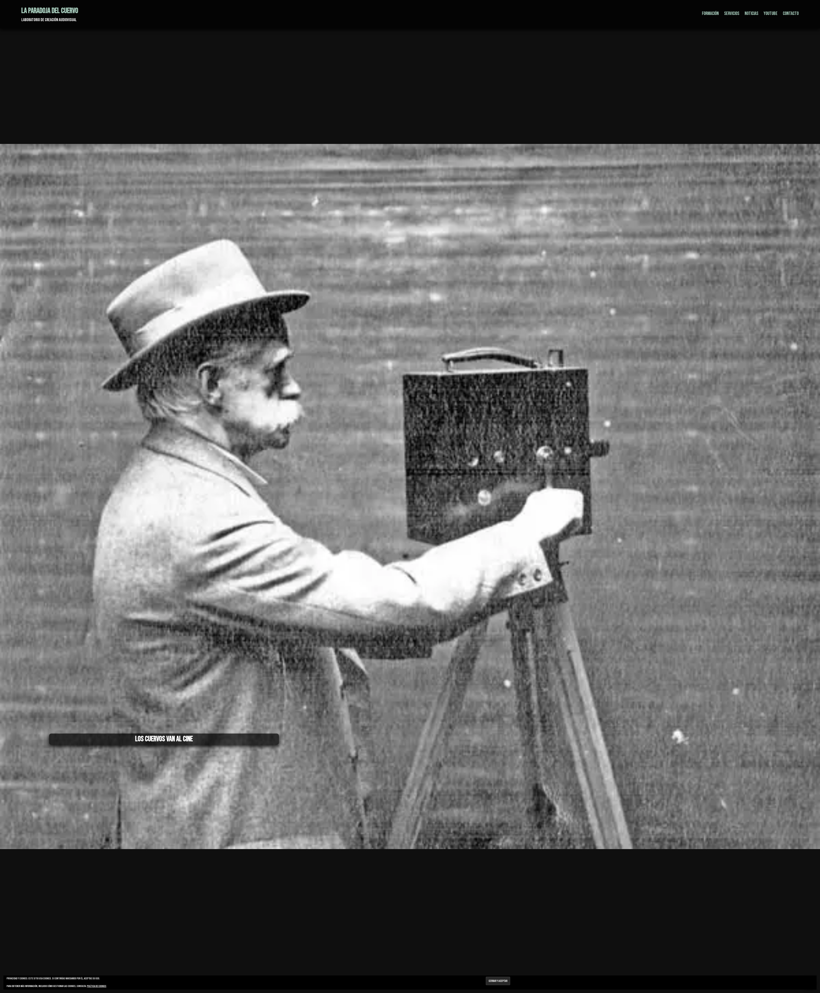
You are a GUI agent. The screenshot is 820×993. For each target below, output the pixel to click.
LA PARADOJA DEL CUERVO (49, 10)
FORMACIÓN (710, 13)
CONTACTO (791, 13)
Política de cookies (96, 986)
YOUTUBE (771, 13)
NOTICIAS (751, 13)
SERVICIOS (731, 13)
